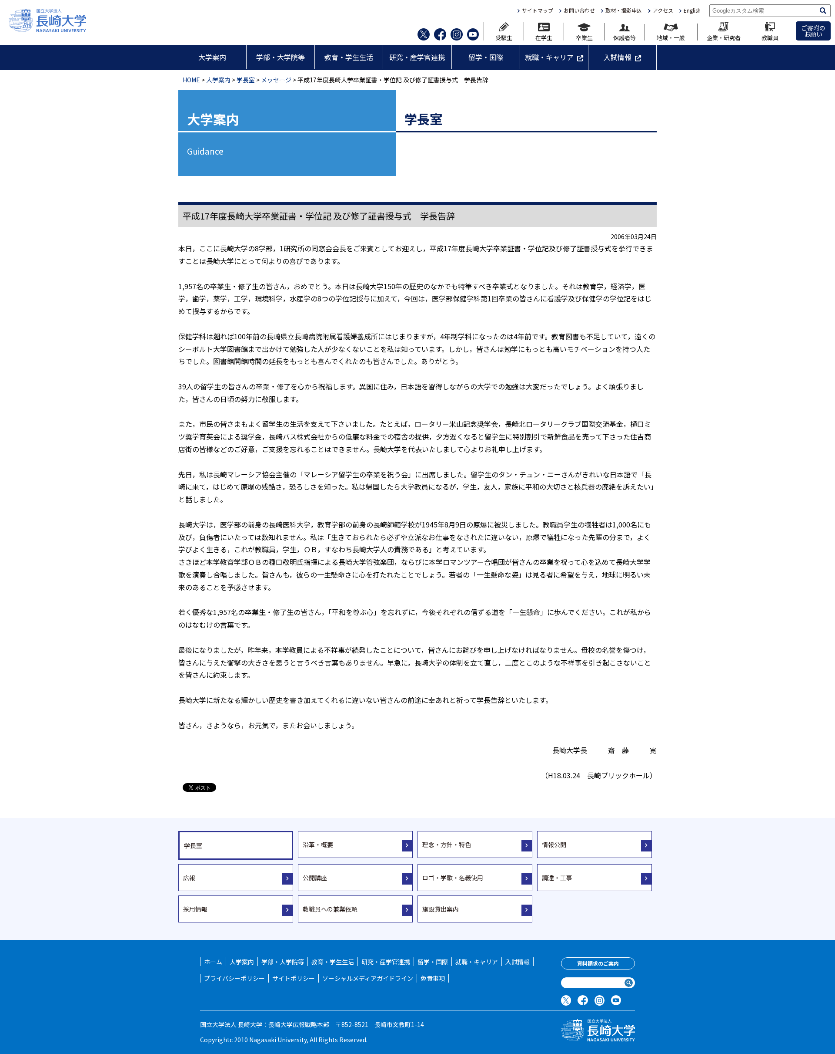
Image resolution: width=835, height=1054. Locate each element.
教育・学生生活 (348, 57)
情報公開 (554, 844)
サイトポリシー (293, 978)
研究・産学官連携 (417, 57)
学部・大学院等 (280, 57)
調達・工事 (557, 877)
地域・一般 (671, 37)
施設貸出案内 (440, 909)
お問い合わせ (579, 10)
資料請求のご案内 (598, 963)
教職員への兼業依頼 (330, 909)
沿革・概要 (318, 844)
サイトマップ (537, 10)
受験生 (503, 37)
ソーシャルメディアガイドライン (367, 978)
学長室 (246, 79)
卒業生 (584, 37)
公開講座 (315, 877)
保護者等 (624, 37)
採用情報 (195, 909)
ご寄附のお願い (813, 31)
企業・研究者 (724, 37)
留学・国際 (485, 57)
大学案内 (212, 57)
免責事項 (433, 978)
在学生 (543, 37)
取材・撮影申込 (623, 10)
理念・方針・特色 (446, 844)
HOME (191, 79)
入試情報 (617, 57)
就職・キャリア (549, 57)
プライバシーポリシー (234, 978)
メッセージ (276, 79)
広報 (189, 877)
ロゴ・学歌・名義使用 (452, 877)
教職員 (770, 37)
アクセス (663, 10)
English (692, 10)
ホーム (213, 961)
